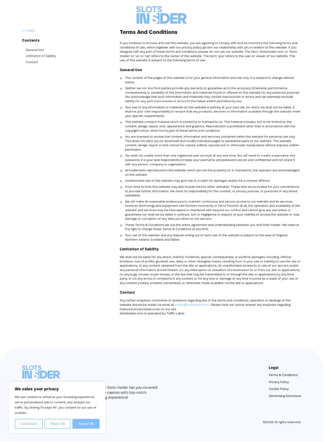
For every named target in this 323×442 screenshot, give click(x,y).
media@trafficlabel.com (192, 304)
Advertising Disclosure (285, 396)
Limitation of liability (41, 56)
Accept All (86, 423)
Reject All (58, 423)
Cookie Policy (279, 388)
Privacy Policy (279, 382)
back (31, 30)
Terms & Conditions (283, 375)
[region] (57, 407)
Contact (32, 62)
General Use (35, 50)
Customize (29, 423)
